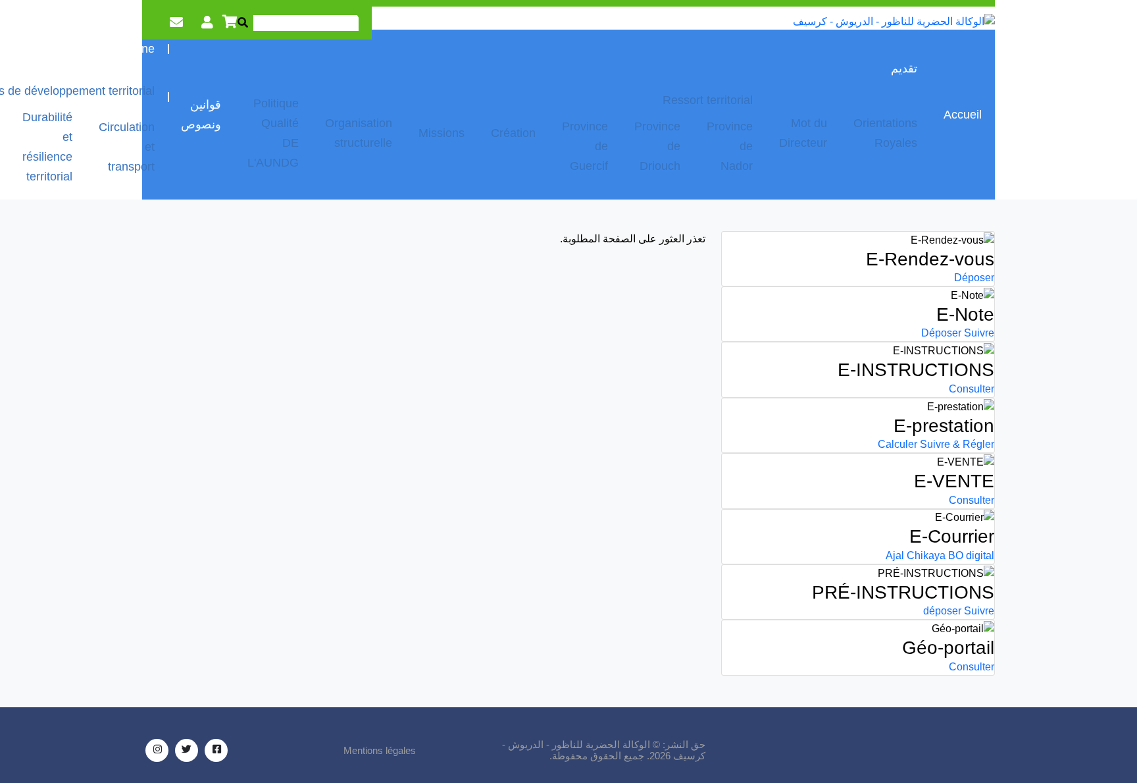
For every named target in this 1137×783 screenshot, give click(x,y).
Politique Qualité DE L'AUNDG (273, 133)
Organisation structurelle (358, 133)
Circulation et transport (127, 147)
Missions (441, 133)
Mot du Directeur (803, 133)
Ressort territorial (708, 100)
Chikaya (926, 555)
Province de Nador (730, 146)
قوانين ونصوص (201, 114)
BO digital (971, 555)
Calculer (897, 444)
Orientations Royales (885, 133)
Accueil (963, 114)
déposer (942, 610)
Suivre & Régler (957, 444)
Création (513, 133)
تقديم (904, 68)
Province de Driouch (657, 146)
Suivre (979, 332)
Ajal (895, 555)
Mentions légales (379, 750)
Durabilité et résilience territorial (47, 147)
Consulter (971, 388)
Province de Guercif (585, 146)
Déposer (974, 277)
